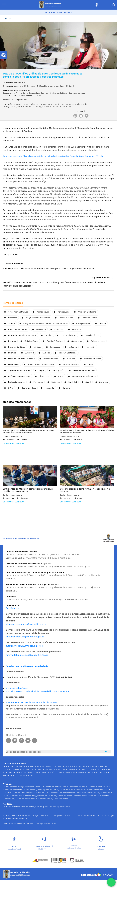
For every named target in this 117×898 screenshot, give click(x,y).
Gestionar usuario (77, 787)
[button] (89, 4)
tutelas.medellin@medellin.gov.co (24, 645)
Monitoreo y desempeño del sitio (42, 790)
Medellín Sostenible (67, 353)
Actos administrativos (18, 312)
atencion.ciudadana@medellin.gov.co (26, 624)
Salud (71, 86)
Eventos (12, 341)
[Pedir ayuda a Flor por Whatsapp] (111, 882)
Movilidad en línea (92, 359)
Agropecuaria (63, 312)
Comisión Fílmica (89, 318)
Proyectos (38, 382)
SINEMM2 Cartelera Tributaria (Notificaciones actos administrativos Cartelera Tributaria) (45, 769)
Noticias (8, 19)
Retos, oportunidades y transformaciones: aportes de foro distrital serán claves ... (29, 431)
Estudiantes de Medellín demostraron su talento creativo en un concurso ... (28, 490)
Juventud (29, 353)
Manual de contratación (64, 793)
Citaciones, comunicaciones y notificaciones (44, 766)
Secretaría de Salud (77, 93)
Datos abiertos (61, 799)
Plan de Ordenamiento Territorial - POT (32, 793)
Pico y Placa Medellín (13, 796)
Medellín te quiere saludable (51, 86)
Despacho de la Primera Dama (15, 93)
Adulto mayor (43, 312)
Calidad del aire (66, 318)
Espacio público (92, 335)
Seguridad (103, 382)
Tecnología (49, 388)
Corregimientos (83, 323)
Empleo (48, 335)
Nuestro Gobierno (71, 364)
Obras (90, 364)
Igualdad (37, 347)
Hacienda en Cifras (16, 347)
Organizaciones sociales (19, 370)
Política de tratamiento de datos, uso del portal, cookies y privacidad (36, 807)
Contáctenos (12, 608)
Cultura (102, 323)
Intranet (101, 849)
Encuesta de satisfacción (54, 787)
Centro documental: (12, 766)
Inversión (12, 353)
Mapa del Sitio (67, 790)
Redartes (55, 382)
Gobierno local (98, 341)
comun (11, 323)
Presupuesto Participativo (84, 376)
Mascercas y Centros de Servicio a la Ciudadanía (32, 702)
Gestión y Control (55, 341)
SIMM (10, 388)
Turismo (66, 388)
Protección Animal (16, 382)
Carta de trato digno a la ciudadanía (33, 799)
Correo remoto (10, 787)
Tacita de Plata (29, 388)
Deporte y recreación (18, 329)
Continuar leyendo (13, 443)
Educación (76, 329)
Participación (58, 370)
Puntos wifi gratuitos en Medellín (40, 796)
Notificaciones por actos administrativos (87, 766)
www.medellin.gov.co (17, 688)
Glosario (91, 787)
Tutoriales (106, 793)
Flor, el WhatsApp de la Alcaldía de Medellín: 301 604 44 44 (37, 691)
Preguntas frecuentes (30, 787)
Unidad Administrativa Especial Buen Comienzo (22, 95)
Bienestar (31, 86)
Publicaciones (27, 775)
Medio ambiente (50, 359)
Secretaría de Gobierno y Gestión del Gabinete (48, 93)
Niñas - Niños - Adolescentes (41, 364)
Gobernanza (76, 341)
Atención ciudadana (14, 86)
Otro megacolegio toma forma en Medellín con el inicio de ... (85, 490)
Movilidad (71, 359)
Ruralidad (72, 382)
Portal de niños (65, 796)
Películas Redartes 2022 (19, 376)
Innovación (90, 347)
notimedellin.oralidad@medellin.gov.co (27, 655)
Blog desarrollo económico (38, 318)
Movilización (13, 364)
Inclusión (73, 347)
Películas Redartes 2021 (84, 370)
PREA (60, 376)
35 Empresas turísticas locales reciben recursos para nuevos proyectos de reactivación (50, 268)
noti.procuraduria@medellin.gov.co (25, 636)
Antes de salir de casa (88, 793)
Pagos (41, 370)
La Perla (46, 353)
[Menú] (10, 4)
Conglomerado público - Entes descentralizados (45, 323)
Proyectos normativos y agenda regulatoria (76, 772)
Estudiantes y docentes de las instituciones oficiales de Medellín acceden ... (87, 431)
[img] (4, 5)
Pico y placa (44, 376)
